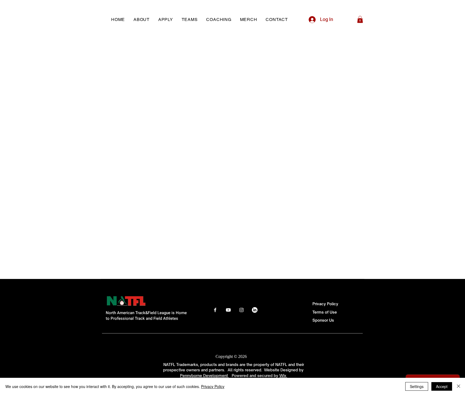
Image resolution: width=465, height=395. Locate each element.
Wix (283, 375)
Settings (417, 386)
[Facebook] (215, 310)
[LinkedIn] (255, 310)
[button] (360, 19)
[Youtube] (228, 310)
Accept (442, 386)
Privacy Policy (325, 303)
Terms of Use (324, 312)
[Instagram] (241, 310)
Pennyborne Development (204, 375)
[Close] (458, 386)
